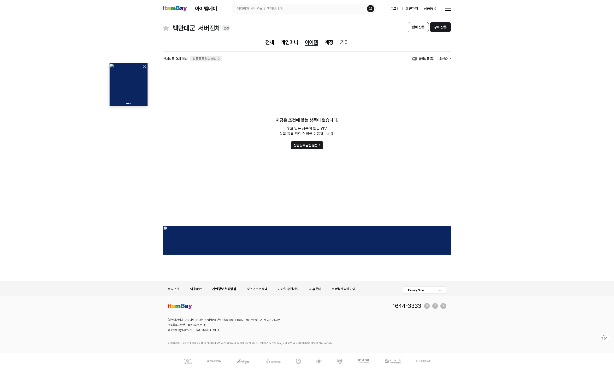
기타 (344, 42)
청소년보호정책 (257, 289)
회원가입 (412, 9)
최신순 (443, 59)
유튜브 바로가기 (443, 306)
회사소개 (173, 289)
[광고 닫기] (144, 66)
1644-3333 (407, 306)
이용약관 (196, 289)
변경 (226, 28)
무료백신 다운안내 (343, 289)
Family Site (416, 290)
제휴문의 (315, 289)
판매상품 (418, 27)
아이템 (311, 42)
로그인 (395, 9)
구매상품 (440, 27)
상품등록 (430, 9)
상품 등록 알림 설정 (204, 59)
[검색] (370, 8)
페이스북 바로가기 (435, 306)
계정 (329, 42)
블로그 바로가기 (427, 306)
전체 (269, 42)
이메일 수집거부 (288, 289)
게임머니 (289, 42)
